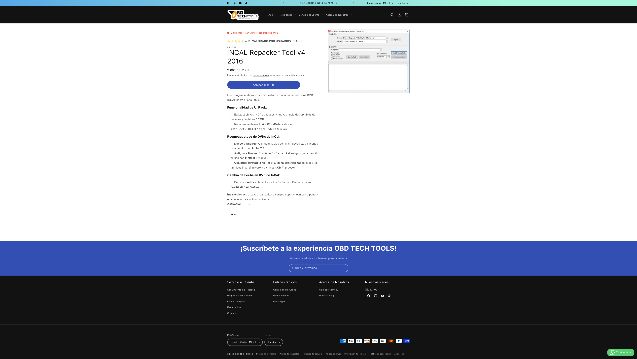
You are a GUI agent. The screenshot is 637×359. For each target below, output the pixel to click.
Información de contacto (355, 354)
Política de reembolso (266, 354)
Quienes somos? (328, 289)
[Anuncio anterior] (283, 3)
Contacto (232, 313)
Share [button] (234, 214)
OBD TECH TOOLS (244, 354)
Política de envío (333, 354)
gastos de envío (261, 75)
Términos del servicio (312, 354)
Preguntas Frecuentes (240, 295)
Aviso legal (399, 354)
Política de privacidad (289, 354)
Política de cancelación (380, 354)
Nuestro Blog (326, 295)
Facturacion (234, 307)
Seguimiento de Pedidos (241, 289)
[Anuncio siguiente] (353, 3)
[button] (270, 14)
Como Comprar (236, 301)
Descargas (279, 301)
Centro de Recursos (284, 289)
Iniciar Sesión (281, 295)
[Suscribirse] (344, 268)
